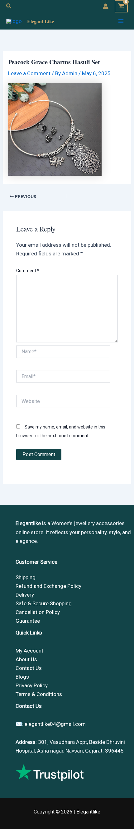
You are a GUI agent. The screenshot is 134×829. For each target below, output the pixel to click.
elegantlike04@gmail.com (55, 724)
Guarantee (28, 621)
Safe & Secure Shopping (44, 603)
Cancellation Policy (38, 612)
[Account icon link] (105, 6)
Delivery (25, 595)
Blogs (22, 677)
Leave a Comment (29, 73)
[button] (9, 6)
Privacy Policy (32, 685)
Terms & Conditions (39, 694)
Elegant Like (40, 21)
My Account (29, 651)
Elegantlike (88, 812)
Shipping (26, 577)
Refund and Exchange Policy (48, 586)
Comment (27, 270)
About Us (26, 659)
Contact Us (29, 668)
